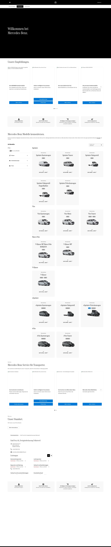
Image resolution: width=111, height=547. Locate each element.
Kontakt (98, 137)
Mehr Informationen (13, 427)
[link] (16, 446)
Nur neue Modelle (15, 150)
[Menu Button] (10, 2)
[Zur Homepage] (55, 2)
